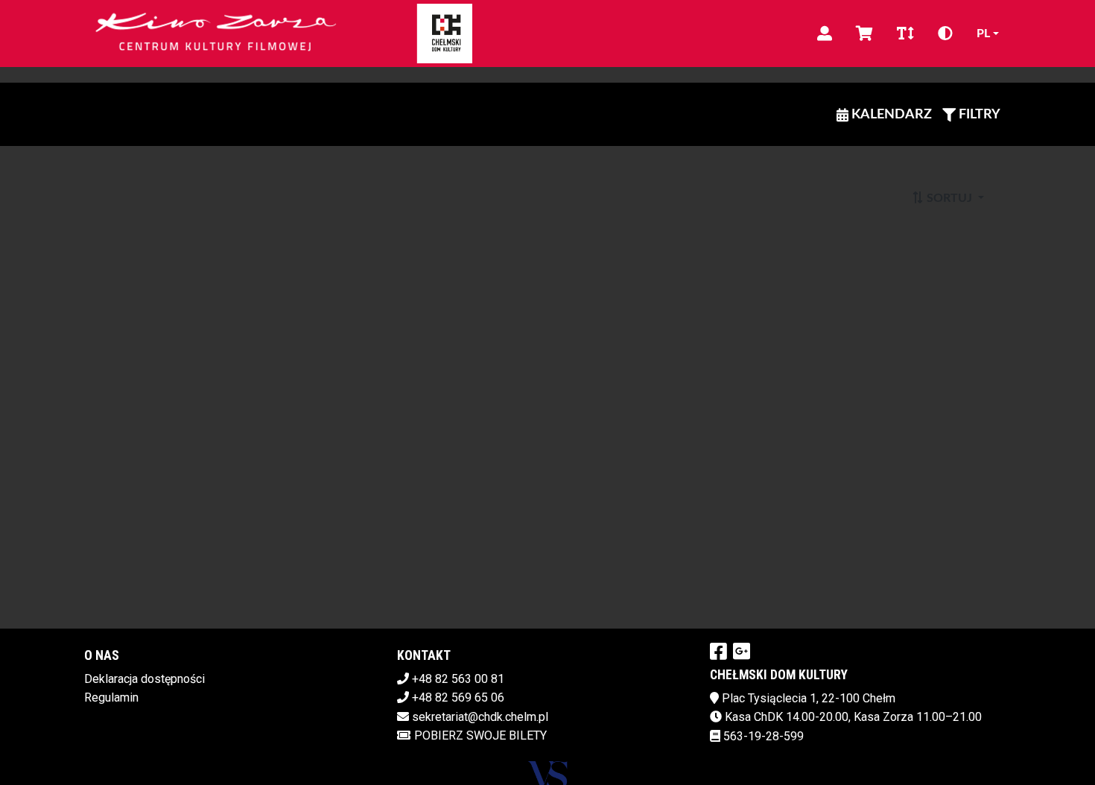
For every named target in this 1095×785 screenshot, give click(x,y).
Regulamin (111, 697)
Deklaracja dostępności (144, 679)
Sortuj (949, 198)
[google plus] (741, 651)
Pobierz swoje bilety (480, 735)
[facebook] (718, 651)
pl (983, 33)
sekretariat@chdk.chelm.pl (480, 717)
